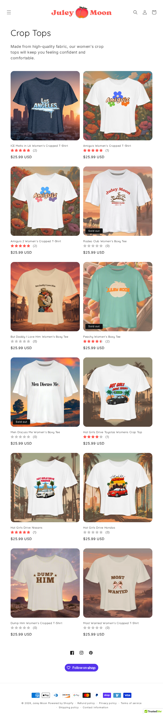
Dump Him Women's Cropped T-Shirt (36, 623)
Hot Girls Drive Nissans (26, 527)
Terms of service (131, 703)
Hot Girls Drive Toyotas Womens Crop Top (112, 432)
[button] (9, 12)
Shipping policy (69, 707)
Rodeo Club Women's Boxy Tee (104, 241)
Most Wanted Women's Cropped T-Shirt (111, 623)
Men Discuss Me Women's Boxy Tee (35, 432)
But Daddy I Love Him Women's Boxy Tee (39, 337)
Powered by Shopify (60, 703)
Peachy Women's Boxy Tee (102, 337)
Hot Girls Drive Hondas (99, 527)
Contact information (95, 707)
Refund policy (86, 703)
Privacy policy (108, 703)
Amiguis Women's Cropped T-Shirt (107, 146)
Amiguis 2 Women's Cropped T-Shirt (36, 241)
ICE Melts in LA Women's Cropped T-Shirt (39, 146)
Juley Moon (40, 703)
